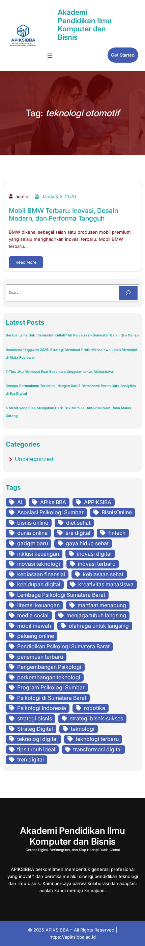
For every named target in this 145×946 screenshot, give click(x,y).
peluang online (35, 635)
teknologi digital (37, 739)
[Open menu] (50, 55)
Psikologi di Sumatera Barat (51, 697)
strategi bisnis (34, 718)
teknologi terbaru (97, 739)
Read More (26, 262)
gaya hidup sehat (87, 543)
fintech (116, 532)
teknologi (82, 728)
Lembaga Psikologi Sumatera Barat (61, 594)
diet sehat (78, 522)
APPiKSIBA (97, 502)
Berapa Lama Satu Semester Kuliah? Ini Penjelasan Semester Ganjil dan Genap (72, 335)
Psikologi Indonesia (41, 708)
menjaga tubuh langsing (96, 615)
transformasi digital (97, 749)
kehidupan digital (38, 584)
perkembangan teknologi (48, 677)
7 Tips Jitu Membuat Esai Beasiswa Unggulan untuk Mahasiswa (59, 371)
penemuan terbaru (40, 656)
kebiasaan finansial (41, 574)
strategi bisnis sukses (96, 718)
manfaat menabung (102, 605)
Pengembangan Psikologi (49, 666)
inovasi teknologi (38, 563)
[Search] (128, 293)
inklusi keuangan (38, 553)
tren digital (30, 759)
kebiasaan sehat (103, 574)
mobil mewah (34, 625)
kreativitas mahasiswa (106, 584)
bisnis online (32, 522)
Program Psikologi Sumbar (51, 687)
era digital (77, 532)
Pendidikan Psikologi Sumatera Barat (63, 646)
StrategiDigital (35, 728)
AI (19, 502)
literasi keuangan (38, 605)
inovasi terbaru (96, 563)
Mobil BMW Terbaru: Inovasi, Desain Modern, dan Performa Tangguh (63, 214)
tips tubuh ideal (36, 749)
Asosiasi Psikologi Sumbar (50, 512)
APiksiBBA (53, 502)
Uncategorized (34, 459)
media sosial (33, 615)
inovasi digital (94, 553)
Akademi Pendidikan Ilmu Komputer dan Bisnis (85, 24)
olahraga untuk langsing (99, 625)
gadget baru (32, 543)
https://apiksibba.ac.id (73, 937)
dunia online (32, 532)
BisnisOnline (117, 512)
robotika (94, 708)
